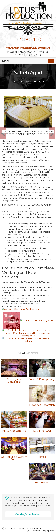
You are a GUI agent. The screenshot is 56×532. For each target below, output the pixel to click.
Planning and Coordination (14, 380)
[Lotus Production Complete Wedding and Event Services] (20, 309)
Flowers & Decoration (42, 405)
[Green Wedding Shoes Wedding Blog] (36, 320)
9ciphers (49, 530)
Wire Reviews (28, 514)
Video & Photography (42, 379)
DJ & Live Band (42, 430)
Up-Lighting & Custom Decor (14, 458)
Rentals (42, 456)
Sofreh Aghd (42, 482)
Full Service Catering (14, 430)
